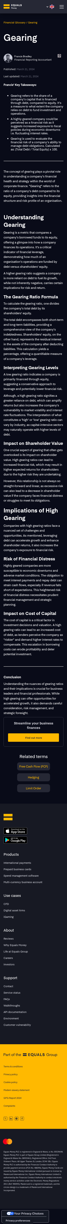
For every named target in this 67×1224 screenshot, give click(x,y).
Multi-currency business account (23, 882)
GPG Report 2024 (12, 1097)
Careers (8, 958)
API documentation (15, 1012)
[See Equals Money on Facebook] (22, 1118)
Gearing (32, 22)
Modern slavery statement (16, 1090)
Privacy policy (11, 1074)
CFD (6, 904)
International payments (17, 862)
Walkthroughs (12, 1005)
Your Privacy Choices (29, 1213)
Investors (9, 964)
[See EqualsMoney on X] (5, 1118)
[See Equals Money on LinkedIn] (11, 1118)
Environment (11, 1018)
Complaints (9, 1105)
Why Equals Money (15, 945)
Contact (8, 986)
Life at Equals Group (16, 951)
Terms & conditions (13, 1066)
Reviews (9, 938)
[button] (50, 6)
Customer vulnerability (17, 1025)
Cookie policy (10, 1082)
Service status (12, 992)
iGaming (9, 916)
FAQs (7, 999)
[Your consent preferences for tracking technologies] (18, 1220)
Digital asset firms (14, 910)
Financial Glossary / (15, 22)
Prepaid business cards (17, 869)
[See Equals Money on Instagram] (16, 1118)
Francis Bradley (23, 56)
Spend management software (21, 875)
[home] (15, 6)
